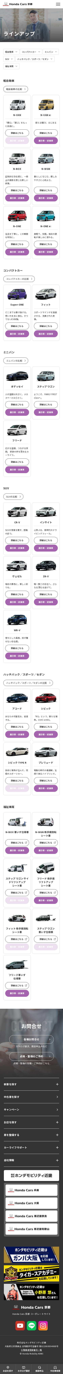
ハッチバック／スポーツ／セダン (33, 59)
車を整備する (11, 1135)
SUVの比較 (11, 496)
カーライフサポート (15, 1147)
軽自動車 (9, 51)
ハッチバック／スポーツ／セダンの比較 (26, 682)
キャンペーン (11, 1109)
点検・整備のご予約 (31, 1056)
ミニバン (49, 51)
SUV (7, 59)
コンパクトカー (29, 51)
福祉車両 (9, 66)
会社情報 (9, 1160)
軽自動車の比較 (14, 89)
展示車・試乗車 (46, 140)
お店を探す (10, 1122)
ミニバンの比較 (14, 360)
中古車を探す (11, 1097)
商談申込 (39, 1370)
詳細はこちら (17, 132)
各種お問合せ (31, 1039)
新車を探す (10, 1084)
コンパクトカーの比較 (17, 278)
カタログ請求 (24, 1370)
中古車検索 (55, 1370)
